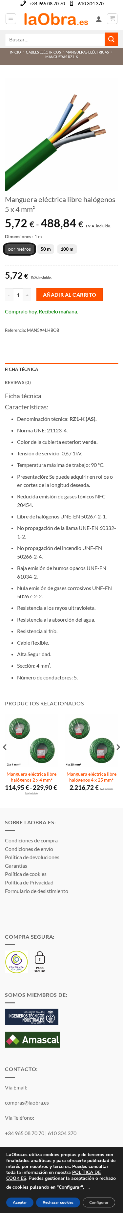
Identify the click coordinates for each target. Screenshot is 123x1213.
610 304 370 (91, 3)
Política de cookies (26, 874)
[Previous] (5, 760)
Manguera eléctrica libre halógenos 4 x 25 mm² (91, 777)
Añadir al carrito (69, 295)
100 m (67, 249)
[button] (11, 18)
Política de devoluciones (32, 857)
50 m (46, 249)
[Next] (118, 760)
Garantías (16, 865)
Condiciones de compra (31, 840)
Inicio (15, 52)
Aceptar (20, 1202)
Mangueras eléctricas (87, 52)
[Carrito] (112, 18)
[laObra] (56, 18)
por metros (19, 249)
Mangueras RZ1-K (61, 57)
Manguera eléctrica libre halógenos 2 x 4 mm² (31, 777)
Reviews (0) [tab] (18, 382)
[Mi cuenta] (98, 18)
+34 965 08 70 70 (47, 3)
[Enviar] (111, 39)
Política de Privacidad (29, 882)
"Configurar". (70, 1187)
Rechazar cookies (58, 1202)
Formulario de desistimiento (36, 891)
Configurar (99, 1202)
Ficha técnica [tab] (21, 369)
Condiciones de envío (29, 849)
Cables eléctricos (43, 52)
